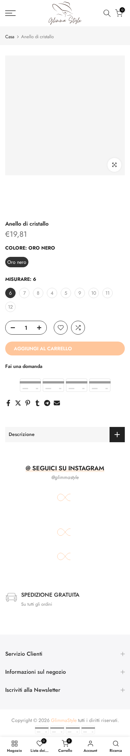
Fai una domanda (23, 366)
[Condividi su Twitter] (18, 403)
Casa (9, 36)
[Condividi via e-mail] (57, 403)
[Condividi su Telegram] (47, 403)
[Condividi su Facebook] (8, 403)
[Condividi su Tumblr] (37, 403)
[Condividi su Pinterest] (28, 403)
